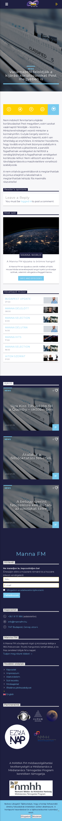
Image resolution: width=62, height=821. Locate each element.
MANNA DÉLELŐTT (17, 308)
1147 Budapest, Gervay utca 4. (23, 627)
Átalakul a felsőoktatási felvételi (31, 456)
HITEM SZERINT (15, 356)
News (31, 69)
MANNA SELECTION (17, 318)
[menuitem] (31, 694)
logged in (26, 201)
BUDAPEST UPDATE (18, 299)
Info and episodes (31, 278)
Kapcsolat (11, 669)
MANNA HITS (13, 337)
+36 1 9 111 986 (15, 616)
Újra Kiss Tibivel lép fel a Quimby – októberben (31, 408)
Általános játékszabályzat (18, 687)
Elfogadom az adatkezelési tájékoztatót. (25, 590)
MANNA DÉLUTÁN (16, 327)
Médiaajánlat (12, 684)
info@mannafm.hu (17, 622)
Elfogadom (25, 816)
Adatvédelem (13, 677)
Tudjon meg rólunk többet (16, 653)
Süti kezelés (12, 680)
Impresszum (12, 673)
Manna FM (31, 554)
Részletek (36, 816)
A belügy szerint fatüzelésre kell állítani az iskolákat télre (31, 505)
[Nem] (58, 810)
